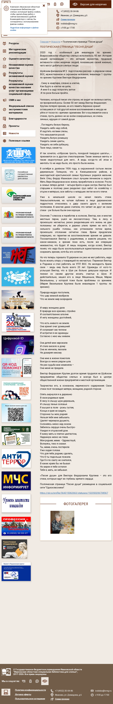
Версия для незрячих (93, 4)
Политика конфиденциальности (30, 690)
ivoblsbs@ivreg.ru (69, 23)
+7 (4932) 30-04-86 (70, 11)
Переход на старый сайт (5, 692)
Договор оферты (23, 694)
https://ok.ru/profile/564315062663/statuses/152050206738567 (74, 493)
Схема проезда (68, 19)
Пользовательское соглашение (30, 699)
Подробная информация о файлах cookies (24, 29)
